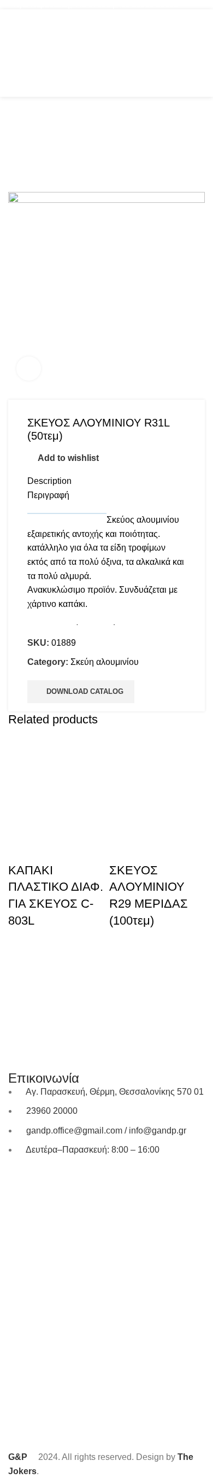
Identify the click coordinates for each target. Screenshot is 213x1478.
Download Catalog (84, 691)
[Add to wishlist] (51, 848)
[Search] (179, 53)
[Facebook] (22, 1181)
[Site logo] (106, 52)
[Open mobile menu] (12, 53)
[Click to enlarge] (28, 369)
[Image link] (106, 976)
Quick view (22, 848)
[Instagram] (51, 1181)
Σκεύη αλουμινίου (104, 662)
